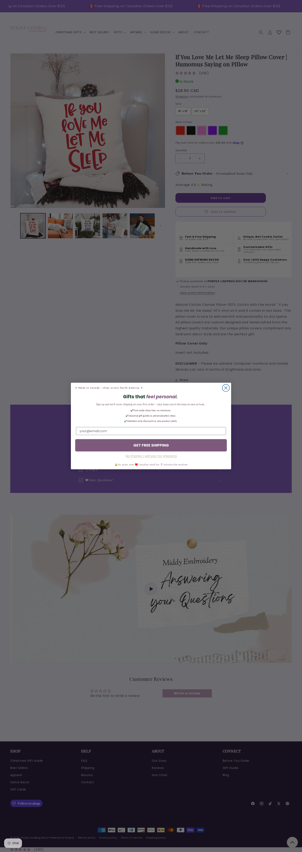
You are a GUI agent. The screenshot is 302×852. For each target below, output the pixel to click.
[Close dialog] (225, 388)
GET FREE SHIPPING (151, 445)
